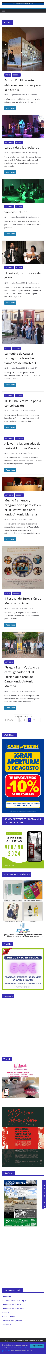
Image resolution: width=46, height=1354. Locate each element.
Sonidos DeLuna (15, 212)
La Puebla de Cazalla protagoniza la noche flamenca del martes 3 (20, 358)
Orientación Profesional (11, 1304)
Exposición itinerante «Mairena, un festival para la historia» (22, 85)
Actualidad (9, 142)
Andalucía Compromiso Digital (14, 1300)
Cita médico (6, 1324)
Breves (7, 75)
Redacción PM (32, 95)
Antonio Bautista (29, 691)
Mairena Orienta (8, 1316)
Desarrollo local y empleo (12, 1320)
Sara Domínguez (33, 153)
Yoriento (5, 1312)
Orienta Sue (6, 1296)
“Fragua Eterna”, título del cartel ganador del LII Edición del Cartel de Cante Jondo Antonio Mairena (22, 676)
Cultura (19, 142)
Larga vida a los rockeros (21, 147)
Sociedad (16, 75)
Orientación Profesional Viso (13, 1308)
